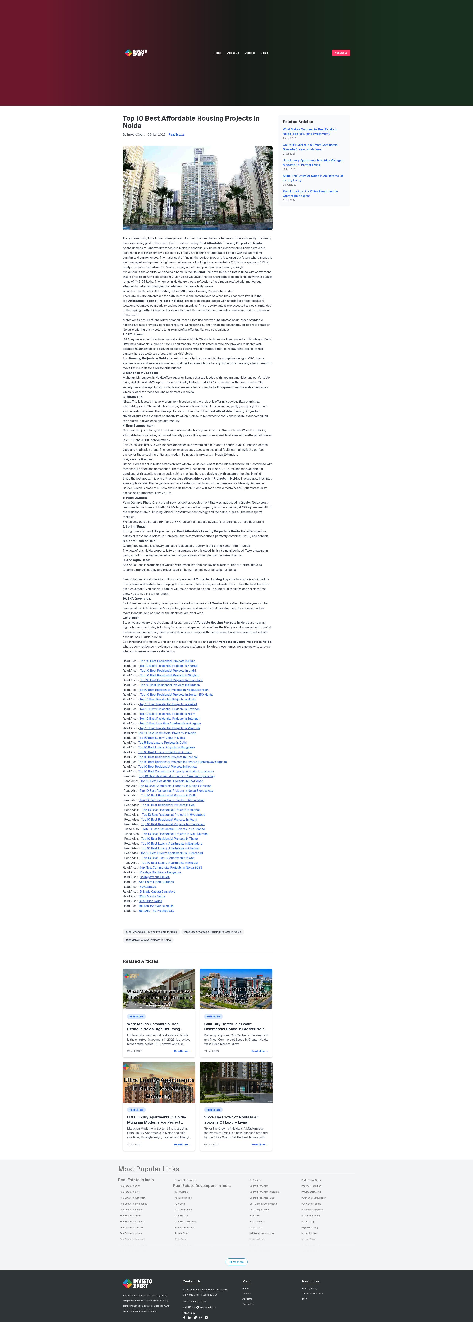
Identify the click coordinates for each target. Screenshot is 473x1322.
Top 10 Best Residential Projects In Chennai (168, 757)
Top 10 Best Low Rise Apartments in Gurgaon (170, 723)
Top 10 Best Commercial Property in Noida (167, 733)
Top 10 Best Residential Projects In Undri (168, 671)
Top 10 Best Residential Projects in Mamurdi (169, 728)
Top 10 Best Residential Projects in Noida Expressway (176, 791)
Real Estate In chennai (131, 1227)
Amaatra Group (183, 1251)
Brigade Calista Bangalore (158, 891)
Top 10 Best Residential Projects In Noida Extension (173, 690)
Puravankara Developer (313, 1197)
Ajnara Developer (184, 1245)
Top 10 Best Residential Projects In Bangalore (171, 680)
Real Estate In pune (130, 1191)
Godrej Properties (258, 1186)
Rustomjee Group (310, 1245)
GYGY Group (255, 1227)
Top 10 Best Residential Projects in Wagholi (169, 675)
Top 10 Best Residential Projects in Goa (167, 805)
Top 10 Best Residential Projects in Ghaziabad (171, 781)
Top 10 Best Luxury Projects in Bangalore (166, 747)
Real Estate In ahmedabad (133, 1203)
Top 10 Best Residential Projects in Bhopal (171, 810)
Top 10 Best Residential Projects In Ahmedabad (171, 800)
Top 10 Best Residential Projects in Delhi (168, 795)
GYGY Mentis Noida (152, 896)
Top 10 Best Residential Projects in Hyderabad (173, 815)
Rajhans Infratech (310, 1215)
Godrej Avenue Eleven (155, 877)
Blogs (264, 52)
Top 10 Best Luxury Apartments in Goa (167, 858)
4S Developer (182, 1191)
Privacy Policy (309, 1288)
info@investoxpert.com (204, 1307)
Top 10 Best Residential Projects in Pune (167, 661)
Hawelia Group (257, 1239)
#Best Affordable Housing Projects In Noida (151, 932)
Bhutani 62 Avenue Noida (156, 906)
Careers (250, 52)
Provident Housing (311, 1191)
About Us (233, 52)
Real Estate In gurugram (132, 1197)
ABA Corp (180, 1203)
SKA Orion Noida (150, 901)
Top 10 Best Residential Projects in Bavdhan (169, 709)
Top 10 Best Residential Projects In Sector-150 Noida (176, 695)
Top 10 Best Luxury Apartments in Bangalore (171, 843)
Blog (304, 1298)
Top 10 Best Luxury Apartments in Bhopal (169, 863)
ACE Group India (183, 1209)
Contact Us (341, 52)
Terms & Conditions (312, 1293)
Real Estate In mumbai (131, 1209)
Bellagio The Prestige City (156, 911)
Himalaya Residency (259, 1251)
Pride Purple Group (311, 1180)
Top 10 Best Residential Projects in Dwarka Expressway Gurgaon (182, 762)
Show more (236, 1262)
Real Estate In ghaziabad (133, 1251)
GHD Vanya (255, 1180)
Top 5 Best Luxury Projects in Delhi (162, 743)
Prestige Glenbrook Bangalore (160, 872)
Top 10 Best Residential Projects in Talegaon (169, 719)
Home (217, 52)
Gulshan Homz (257, 1221)
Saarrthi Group (309, 1251)
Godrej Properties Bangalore (264, 1191)
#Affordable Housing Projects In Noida (148, 940)
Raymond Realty (309, 1227)
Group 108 (254, 1215)
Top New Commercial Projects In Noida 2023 (171, 867)
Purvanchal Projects (312, 1209)
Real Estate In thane (130, 1215)
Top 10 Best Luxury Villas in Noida (161, 738)
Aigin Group (181, 1239)
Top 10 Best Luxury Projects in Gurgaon (165, 752)
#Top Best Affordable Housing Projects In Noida (212, 932)
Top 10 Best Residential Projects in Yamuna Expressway (177, 776)
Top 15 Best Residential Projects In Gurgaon (170, 685)
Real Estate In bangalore (132, 1221)
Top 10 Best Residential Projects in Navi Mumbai (174, 834)
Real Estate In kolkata (131, 1233)
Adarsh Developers (184, 1227)
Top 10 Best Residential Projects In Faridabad (173, 829)
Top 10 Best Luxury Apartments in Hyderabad (171, 853)
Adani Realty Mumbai (186, 1221)
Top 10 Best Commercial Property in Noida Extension (175, 786)
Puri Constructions (311, 1203)
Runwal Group (308, 1239)
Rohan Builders (309, 1233)
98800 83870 (200, 1301)
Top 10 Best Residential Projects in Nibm (167, 714)
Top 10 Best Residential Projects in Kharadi (168, 666)
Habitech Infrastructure (261, 1233)
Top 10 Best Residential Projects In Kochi (169, 819)
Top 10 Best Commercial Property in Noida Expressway (176, 771)
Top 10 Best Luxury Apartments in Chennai (170, 848)
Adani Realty (181, 1215)
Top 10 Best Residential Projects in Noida (167, 699)
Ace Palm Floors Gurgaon (156, 882)
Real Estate (176, 135)
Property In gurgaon (185, 1180)
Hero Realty (255, 1245)
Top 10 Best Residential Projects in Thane (169, 839)
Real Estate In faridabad (132, 1239)
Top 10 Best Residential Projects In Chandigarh (173, 824)
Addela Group (182, 1233)
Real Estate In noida (130, 1186)
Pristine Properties (311, 1186)
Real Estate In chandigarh (133, 1245)
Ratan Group (307, 1221)
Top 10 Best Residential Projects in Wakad (168, 704)
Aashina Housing (183, 1197)
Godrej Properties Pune (261, 1197)
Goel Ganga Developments (263, 1203)
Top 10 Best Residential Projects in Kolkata (167, 767)
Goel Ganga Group (259, 1209)
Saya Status (148, 887)
